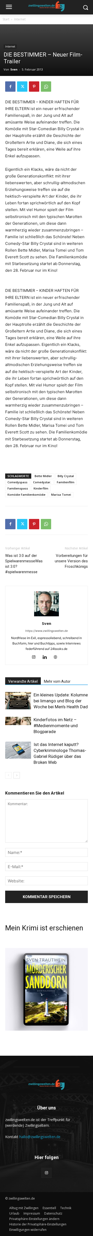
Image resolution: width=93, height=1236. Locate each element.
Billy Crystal (66, 476)
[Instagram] (36, 657)
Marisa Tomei (61, 494)
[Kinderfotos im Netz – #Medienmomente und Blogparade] (18, 721)
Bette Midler (43, 476)
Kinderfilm (41, 488)
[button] (34, 1219)
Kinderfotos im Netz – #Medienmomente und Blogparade (56, 725)
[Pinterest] (34, 86)
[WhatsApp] (46, 86)
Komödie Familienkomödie (26, 494)
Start (6, 19)
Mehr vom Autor (57, 681)
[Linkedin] (46, 657)
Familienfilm (65, 482)
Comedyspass (17, 482)
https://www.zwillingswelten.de (46, 631)
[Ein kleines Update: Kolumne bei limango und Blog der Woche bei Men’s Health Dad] (18, 700)
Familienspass (17, 488)
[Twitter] (22, 86)
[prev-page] (8, 775)
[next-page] (16, 775)
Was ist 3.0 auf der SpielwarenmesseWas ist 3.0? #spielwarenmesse (24, 563)
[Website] (57, 657)
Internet (20, 19)
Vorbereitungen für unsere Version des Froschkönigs (71, 561)
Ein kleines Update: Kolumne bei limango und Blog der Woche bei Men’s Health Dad (61, 700)
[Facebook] (10, 86)
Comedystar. (42, 482)
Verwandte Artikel (23, 681)
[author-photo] (46, 616)
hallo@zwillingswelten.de (39, 1136)
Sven (14, 69)
